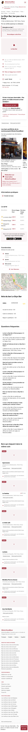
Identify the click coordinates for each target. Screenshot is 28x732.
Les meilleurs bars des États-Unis (10, 716)
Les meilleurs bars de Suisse (8, 704)
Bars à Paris (4, 13)
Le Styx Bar (12, 13)
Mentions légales (5, 690)
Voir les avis (5, 87)
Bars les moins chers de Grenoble (10, 644)
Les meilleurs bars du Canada (8, 702)
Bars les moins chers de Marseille (10, 667)
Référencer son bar (6, 674)
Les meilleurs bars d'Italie (7, 710)
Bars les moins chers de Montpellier (10, 661)
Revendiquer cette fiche (14, 34)
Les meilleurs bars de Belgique (9, 698)
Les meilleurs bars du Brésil (8, 700)
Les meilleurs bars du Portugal (9, 714)
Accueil (3, 11)
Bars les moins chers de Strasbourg (10, 651)
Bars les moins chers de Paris (9, 655)
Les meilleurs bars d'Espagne (8, 708)
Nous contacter (5, 688)
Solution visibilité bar (6, 678)
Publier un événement (7, 676)
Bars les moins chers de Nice (8, 665)
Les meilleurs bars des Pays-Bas (9, 712)
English (10, 637)
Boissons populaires (6, 669)
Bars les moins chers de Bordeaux (10, 657)
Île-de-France (15, 11)
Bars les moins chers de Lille (8, 653)
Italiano (17, 637)
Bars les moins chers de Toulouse (10, 659)
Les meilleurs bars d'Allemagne (9, 706)
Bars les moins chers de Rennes (9, 648)
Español (23, 637)
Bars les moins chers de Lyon (8, 646)
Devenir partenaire (6, 686)
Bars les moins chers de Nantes (9, 663)
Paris (21, 11)
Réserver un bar (10, 105)
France (8, 11)
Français (3, 637)
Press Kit (3, 692)
